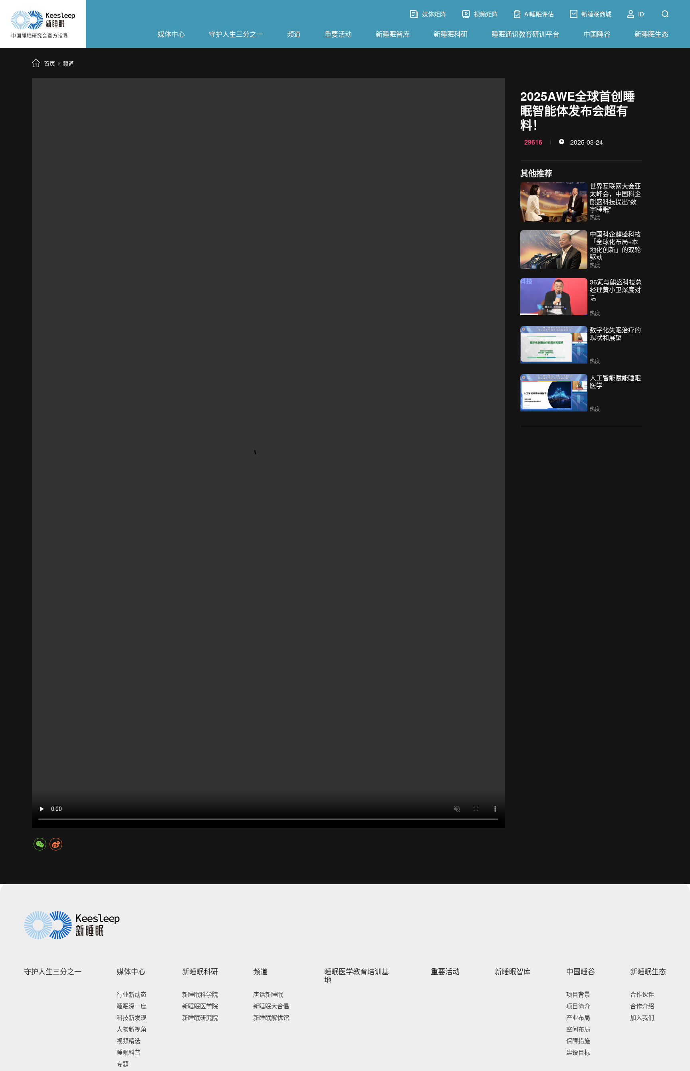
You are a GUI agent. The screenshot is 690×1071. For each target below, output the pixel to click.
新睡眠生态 (651, 34)
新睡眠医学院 (200, 1005)
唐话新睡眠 (268, 994)
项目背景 (578, 994)
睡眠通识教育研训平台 (525, 34)
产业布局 (578, 1017)
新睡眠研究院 (200, 1017)
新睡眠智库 (393, 34)
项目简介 (578, 1005)
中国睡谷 (597, 34)
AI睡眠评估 (539, 14)
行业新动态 (132, 994)
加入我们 (642, 1017)
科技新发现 (132, 1017)
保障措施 (578, 1040)
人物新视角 (132, 1029)
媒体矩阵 (428, 14)
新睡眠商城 (596, 14)
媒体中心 (171, 34)
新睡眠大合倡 (271, 1005)
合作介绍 (642, 1005)
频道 (294, 34)
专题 (123, 1063)
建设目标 (578, 1052)
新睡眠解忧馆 (271, 1017)
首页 (49, 63)
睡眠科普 (129, 1052)
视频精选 (129, 1040)
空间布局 (578, 1029)
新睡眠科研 (451, 34)
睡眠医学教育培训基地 (356, 975)
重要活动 (338, 34)
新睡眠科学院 (200, 994)
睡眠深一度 (132, 1005)
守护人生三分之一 (236, 34)
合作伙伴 (642, 994)
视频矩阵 (486, 14)
